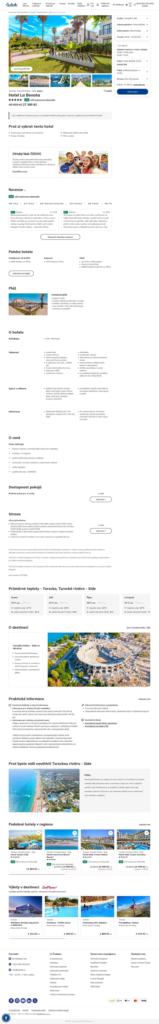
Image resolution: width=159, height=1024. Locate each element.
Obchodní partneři (58, 966)
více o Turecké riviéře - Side (138, 627)
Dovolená (12, 12)
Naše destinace (23, 12)
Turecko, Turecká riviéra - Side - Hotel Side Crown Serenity (132, 832)
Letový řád (122, 64)
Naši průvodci (96, 982)
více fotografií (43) (22, 69)
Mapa (39, 91)
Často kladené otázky (100, 974)
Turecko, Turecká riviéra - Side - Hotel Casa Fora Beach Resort (60, 832)
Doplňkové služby (98, 962)
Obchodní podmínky (59, 970)
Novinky (135, 966)
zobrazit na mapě (21, 273)
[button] (6, 1018)
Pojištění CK (55, 974)
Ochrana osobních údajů (59, 1010)
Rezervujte (133, 91)
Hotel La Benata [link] (59, 12)
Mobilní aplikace (138, 958)
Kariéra (53, 982)
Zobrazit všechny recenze (60, 237)
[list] (25, 190)
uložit (109, 91)
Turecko (33, 12)
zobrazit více (144, 824)
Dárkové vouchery (98, 970)
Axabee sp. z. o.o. (43, 1014)
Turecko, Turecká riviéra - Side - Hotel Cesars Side (24, 832)
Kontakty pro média (59, 986)
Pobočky (54, 962)
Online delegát (97, 978)
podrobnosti (139, 84)
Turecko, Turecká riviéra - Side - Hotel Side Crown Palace (96, 832)
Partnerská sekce (39, 1010)
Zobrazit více (144, 699)
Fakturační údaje (57, 978)
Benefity (94, 966)
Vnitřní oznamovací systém (62, 994)
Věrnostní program (98, 958)
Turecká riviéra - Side (44, 12)
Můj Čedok (95, 986)
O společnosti (56, 958)
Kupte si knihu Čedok (140, 962)
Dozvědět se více (20, 171)
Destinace (54, 990)
